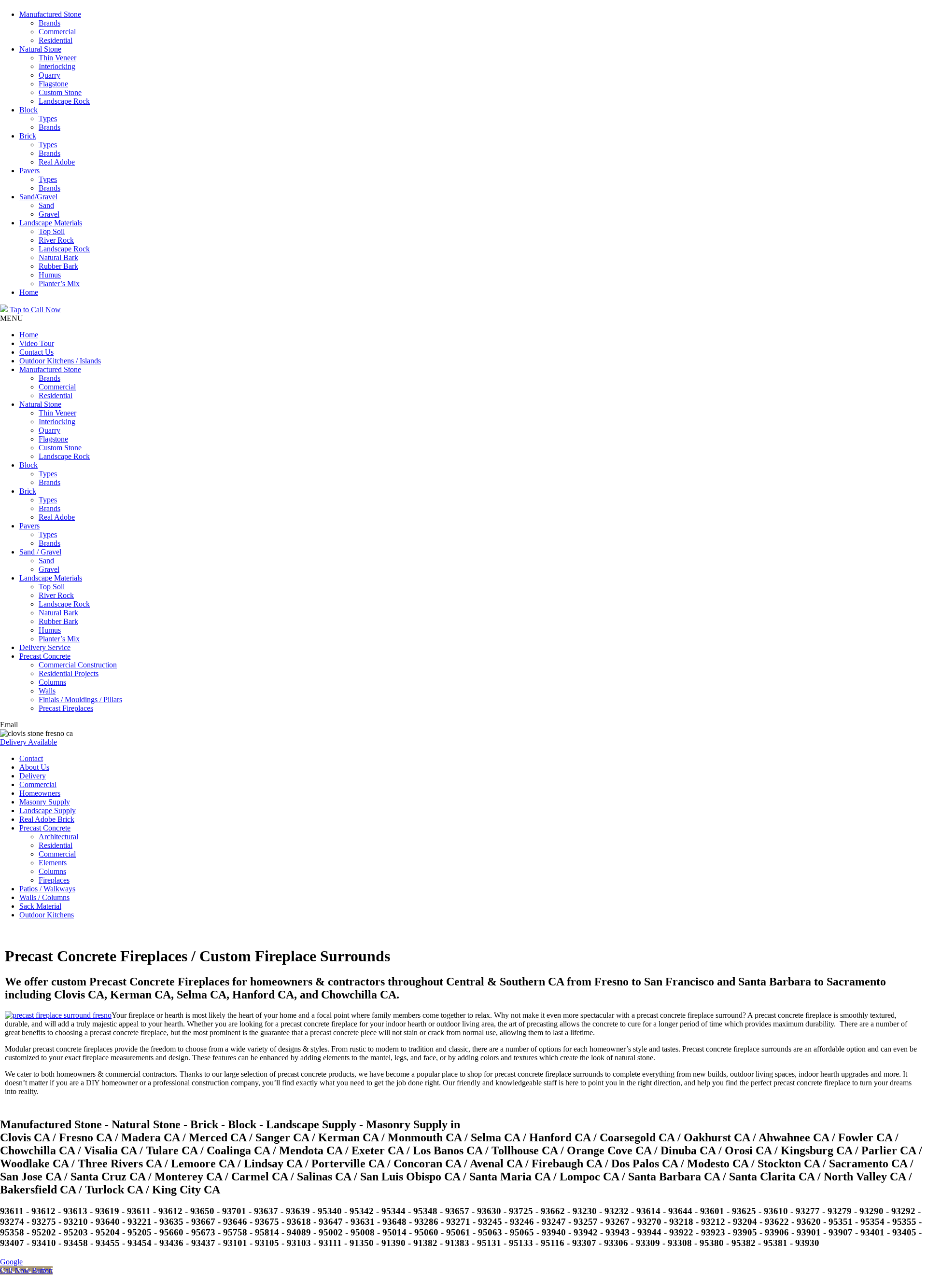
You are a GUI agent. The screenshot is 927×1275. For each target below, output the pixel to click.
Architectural (58, 836)
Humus (50, 275)
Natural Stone (40, 49)
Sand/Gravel (38, 197)
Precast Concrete (44, 656)
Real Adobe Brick (46, 819)
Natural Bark (58, 257)
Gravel (49, 214)
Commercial (57, 32)
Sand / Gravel (40, 552)
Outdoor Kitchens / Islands (60, 361)
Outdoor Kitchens (46, 915)
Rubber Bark (58, 266)
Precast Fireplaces (66, 708)
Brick (27, 136)
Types (48, 118)
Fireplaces (54, 880)
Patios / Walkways (47, 889)
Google (11, 1262)
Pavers (29, 170)
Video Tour (36, 343)
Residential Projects (68, 673)
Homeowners (39, 793)
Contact (31, 758)
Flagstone (53, 84)
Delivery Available (28, 742)
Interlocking (57, 66)
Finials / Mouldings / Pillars (80, 699)
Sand (46, 205)
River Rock (56, 240)
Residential (55, 40)
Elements (53, 863)
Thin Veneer (57, 58)
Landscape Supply (47, 810)
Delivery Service (44, 647)
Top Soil (52, 231)
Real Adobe (57, 162)
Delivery (32, 776)
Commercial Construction (78, 665)
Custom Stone (60, 92)
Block (28, 110)
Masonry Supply (44, 802)
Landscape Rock (64, 101)
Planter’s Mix (59, 283)
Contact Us (36, 352)
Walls (47, 691)
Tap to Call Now (34, 309)
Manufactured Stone (50, 14)
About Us (34, 767)
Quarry (49, 75)
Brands (49, 23)
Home (28, 292)
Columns (52, 682)
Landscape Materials (50, 223)
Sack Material (40, 906)
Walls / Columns (44, 897)
